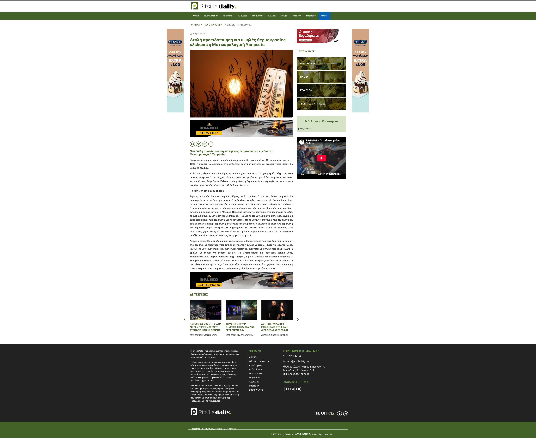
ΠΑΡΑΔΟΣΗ (271, 16)
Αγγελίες (254, 381)
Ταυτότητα (195, 429)
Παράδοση (254, 377)
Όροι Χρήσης (230, 429)
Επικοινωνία (256, 389)
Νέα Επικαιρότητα (259, 361)
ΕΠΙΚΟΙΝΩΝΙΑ (311, 16)
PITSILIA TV (297, 16)
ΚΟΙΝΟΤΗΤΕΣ (228, 16)
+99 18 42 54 (293, 356)
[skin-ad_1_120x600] (175, 70)
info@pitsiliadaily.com (299, 361)
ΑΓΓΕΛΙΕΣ (284, 16)
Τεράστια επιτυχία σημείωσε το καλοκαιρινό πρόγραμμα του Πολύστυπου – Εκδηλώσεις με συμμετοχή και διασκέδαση (240, 327)
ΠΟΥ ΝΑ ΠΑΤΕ (257, 16)
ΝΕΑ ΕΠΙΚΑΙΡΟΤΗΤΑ (211, 16)
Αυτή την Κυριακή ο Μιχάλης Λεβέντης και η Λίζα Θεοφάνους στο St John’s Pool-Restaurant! (276, 327)
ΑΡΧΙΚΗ (196, 16)
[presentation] (190, 319)
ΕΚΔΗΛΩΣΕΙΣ (242, 16)
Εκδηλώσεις (255, 369)
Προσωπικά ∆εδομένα (212, 429)
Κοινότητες (255, 365)
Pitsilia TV (254, 385)
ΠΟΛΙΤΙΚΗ (324, 16)
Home (197, 25)
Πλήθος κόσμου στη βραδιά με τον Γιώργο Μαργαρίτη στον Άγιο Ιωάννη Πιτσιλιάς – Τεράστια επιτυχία (205, 327)
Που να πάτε (255, 373)
